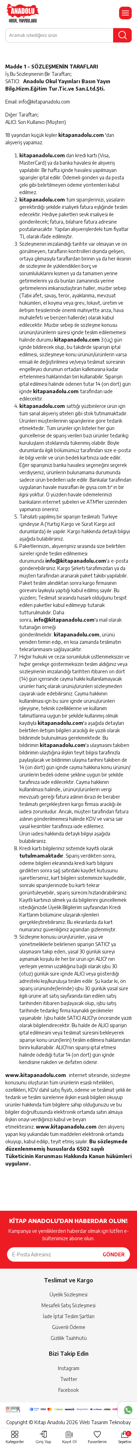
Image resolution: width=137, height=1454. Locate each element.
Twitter (68, 1379)
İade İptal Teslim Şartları (68, 1316)
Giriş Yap (43, 1441)
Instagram (68, 1368)
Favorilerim (97, 1441)
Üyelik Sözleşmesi (68, 1294)
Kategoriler (15, 1441)
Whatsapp (127, 1410)
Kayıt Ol (69, 1441)
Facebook (68, 1390)
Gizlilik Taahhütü (69, 1338)
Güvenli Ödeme (68, 1327)
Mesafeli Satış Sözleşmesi (68, 1305)
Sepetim (124, 1438)
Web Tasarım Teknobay (105, 1422)
